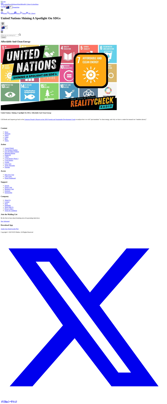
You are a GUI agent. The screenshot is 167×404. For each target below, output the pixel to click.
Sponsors (7, 191)
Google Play (15, 229)
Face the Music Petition (12, 151)
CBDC (7, 157)
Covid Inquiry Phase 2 (11, 158)
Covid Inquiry (9, 160)
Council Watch (9, 148)
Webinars (14, 4)
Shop (36, 4)
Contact (7, 202)
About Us (8, 200)
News (10, 4)
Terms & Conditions (11, 210)
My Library (27, 4)
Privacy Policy (9, 209)
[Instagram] (4, 402)
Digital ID (8, 155)
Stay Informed (5, 221)
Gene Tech (8, 164)
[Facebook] (2, 402)
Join (18, 7)
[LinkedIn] (6, 402)
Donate (14, 7)
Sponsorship (8, 192)
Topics (7, 140)
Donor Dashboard (10, 178)
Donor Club (8, 187)
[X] (83, 399)
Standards (8, 205)
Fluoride (7, 167)
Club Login (8, 176)
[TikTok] (16, 402)
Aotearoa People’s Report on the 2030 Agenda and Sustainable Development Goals (49, 119)
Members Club (9, 189)
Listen (6, 137)
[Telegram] (11, 402)
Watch (19, 4)
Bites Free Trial (9, 175)
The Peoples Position (11, 150)
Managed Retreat (10, 153)
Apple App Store (6, 229)
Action (33, 4)
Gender (7, 162)
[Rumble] (9, 402)
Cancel (3, 37)
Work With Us (9, 207)
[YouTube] (13, 402)
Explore (5, 4)
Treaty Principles (10, 165)
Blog (22, 4)
